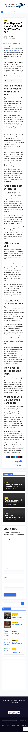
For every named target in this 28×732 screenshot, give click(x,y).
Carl (12, 36)
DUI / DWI (14, 649)
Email (5, 577)
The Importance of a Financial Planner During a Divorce (18, 462)
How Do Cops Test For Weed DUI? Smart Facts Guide (17, 652)
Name (6, 569)
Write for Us (23, 725)
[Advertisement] (14, 675)
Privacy (17, 725)
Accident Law (15, 613)
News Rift (22, 720)
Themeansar (14, 722)
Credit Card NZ (17, 50)
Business (14, 631)
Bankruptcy (14, 640)
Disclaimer (13, 725)
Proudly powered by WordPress (9, 720)
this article (8, 50)
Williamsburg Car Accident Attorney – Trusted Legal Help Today (17, 627)
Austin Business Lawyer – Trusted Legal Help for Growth (17, 635)
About (3, 725)
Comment (7, 540)
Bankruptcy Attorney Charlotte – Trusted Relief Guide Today (17, 644)
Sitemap (14, 729)
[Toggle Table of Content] (19, 81)
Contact (7, 725)
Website (6, 586)
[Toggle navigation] (14, 12)
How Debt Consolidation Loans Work (13, 517)
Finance (5, 20)
